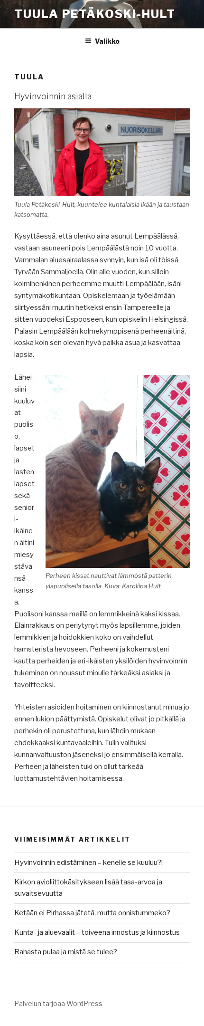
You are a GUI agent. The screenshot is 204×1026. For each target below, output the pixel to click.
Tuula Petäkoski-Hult (95, 14)
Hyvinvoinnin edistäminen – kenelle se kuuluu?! (88, 862)
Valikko (107, 41)
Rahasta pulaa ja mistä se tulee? (65, 952)
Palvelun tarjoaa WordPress (58, 1003)
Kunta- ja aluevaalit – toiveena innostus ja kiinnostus (97, 932)
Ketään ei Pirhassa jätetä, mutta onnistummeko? (92, 913)
